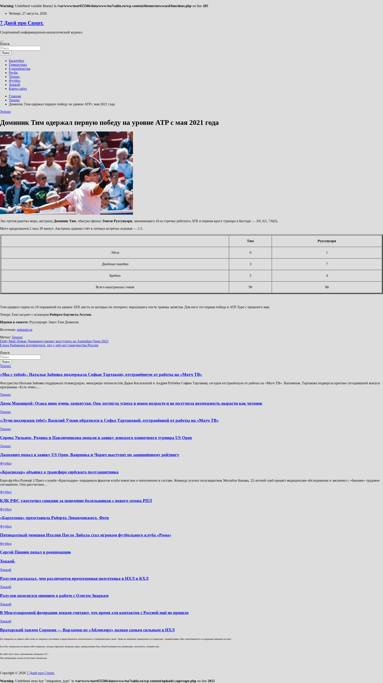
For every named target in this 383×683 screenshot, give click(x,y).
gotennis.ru (24, 330)
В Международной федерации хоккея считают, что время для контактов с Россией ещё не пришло (94, 612)
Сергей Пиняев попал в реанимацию (35, 552)
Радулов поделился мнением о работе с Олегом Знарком (54, 595)
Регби (13, 73)
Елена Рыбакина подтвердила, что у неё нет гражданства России (49, 345)
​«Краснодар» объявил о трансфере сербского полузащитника (59, 472)
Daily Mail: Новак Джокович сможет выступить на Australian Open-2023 (54, 341)
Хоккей (14, 84)
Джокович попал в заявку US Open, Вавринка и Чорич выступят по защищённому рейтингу (89, 454)
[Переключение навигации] (2, 41)
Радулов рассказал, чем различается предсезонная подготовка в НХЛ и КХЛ (74, 578)
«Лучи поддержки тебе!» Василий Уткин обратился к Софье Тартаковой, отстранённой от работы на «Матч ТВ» (109, 420)
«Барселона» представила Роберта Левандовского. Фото (54, 517)
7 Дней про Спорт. (22, 23)
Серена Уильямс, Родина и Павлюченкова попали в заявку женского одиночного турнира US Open (96, 437)
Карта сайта (18, 88)
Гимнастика (18, 65)
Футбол (14, 80)
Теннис (14, 77)
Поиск (5, 44)
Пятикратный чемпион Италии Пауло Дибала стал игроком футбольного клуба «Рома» (85, 535)
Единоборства (19, 69)
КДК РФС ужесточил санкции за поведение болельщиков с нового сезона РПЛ (76, 500)
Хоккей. (7, 561)
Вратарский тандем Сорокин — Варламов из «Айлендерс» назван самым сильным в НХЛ (87, 630)
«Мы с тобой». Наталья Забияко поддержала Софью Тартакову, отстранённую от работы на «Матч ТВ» (101, 374)
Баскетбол (16, 61)
